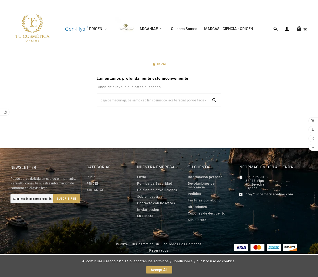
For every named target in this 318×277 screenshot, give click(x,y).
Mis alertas (197, 220)
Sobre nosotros (149, 196)
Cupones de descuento (206, 213)
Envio (141, 177)
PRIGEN (93, 183)
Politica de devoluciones (157, 190)
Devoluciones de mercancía (201, 185)
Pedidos (194, 194)
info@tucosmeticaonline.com (269, 194)
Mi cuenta (145, 216)
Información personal (205, 177)
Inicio (91, 177)
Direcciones (197, 207)
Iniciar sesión (148, 209)
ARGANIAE (95, 190)
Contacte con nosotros (156, 203)
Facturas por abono (204, 200)
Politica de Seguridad (154, 183)
